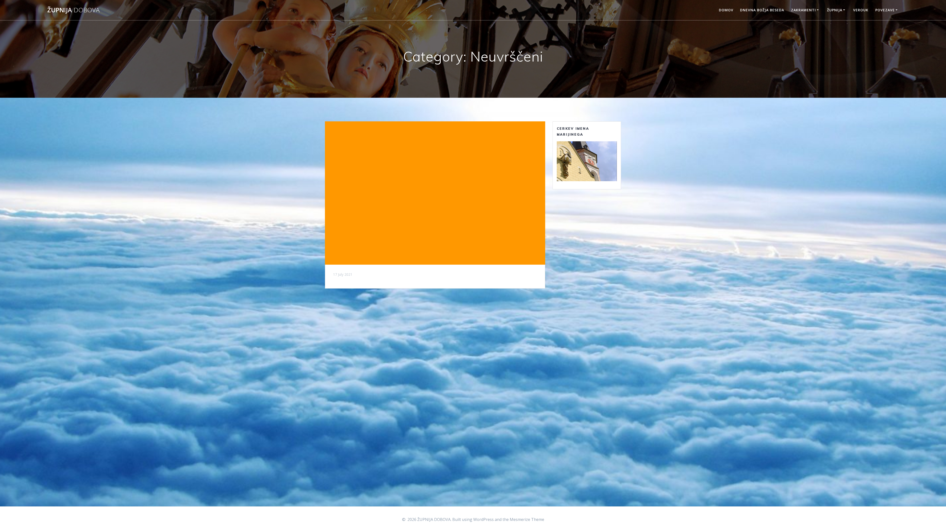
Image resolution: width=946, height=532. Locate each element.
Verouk (860, 10)
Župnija (834, 10)
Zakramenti (803, 10)
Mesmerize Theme (527, 519)
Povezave (885, 10)
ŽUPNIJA (73, 10)
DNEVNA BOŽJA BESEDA (762, 10)
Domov (726, 10)
